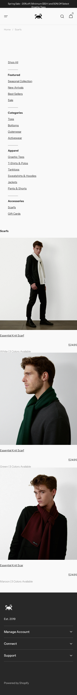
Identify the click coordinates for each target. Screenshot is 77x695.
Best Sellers (15, 94)
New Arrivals (15, 87)
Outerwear (14, 131)
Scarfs (12, 207)
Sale (10, 100)
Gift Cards (14, 213)
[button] (6, 16)
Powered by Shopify (16, 683)
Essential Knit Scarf (12, 335)
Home (7, 29)
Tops (11, 119)
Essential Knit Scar (11, 565)
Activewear (15, 138)
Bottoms (13, 125)
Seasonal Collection (20, 81)
